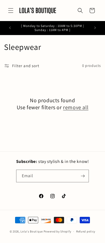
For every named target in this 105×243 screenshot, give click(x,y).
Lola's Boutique (31, 231)
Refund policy (85, 231)
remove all (75, 107)
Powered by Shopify (57, 231)
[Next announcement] (95, 28)
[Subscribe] (83, 176)
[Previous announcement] (10, 28)
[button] (11, 10)
